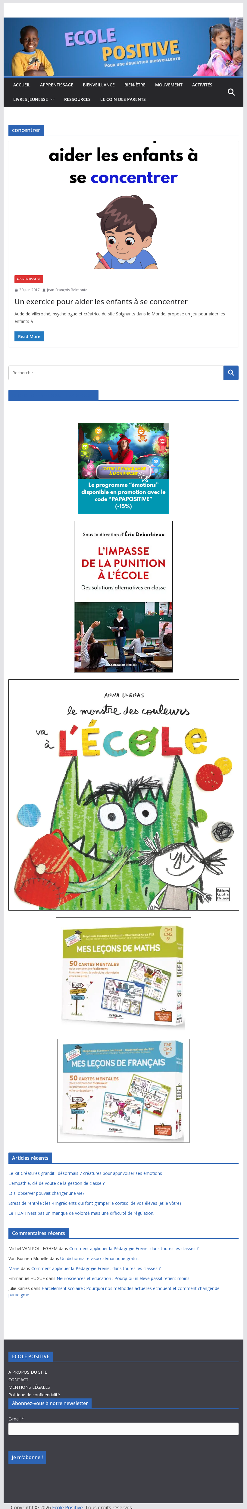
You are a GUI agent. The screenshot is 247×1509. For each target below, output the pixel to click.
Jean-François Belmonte (67, 289)
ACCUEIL (21, 85)
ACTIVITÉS (202, 85)
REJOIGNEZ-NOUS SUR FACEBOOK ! (53, 395)
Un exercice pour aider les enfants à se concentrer (101, 301)
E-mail (16, 1419)
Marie (14, 1268)
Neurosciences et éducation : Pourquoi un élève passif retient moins (123, 1278)
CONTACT (18, 1379)
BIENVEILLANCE (99, 85)
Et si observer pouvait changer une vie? (46, 1193)
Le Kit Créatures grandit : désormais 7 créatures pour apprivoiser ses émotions (85, 1173)
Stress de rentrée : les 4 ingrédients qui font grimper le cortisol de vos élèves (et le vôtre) (94, 1203)
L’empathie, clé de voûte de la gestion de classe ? (56, 1183)
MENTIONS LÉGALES (29, 1387)
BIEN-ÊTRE (134, 85)
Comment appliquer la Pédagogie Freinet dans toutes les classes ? (134, 1248)
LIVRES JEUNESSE (30, 99)
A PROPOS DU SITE (27, 1372)
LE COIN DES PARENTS (123, 99)
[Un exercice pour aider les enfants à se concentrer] (123, 205)
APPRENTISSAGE (56, 85)
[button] (51, 99)
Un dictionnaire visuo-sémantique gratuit (99, 1258)
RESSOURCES (77, 99)
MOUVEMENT (169, 85)
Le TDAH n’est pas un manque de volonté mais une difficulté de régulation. (81, 1213)
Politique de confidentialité (34, 1395)
